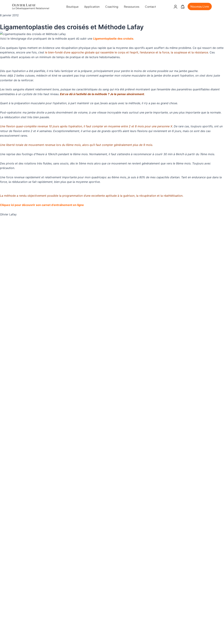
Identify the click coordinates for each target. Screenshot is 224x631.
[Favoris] (182, 6)
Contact (150, 6)
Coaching (111, 6)
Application (92, 6)
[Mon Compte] (175, 6)
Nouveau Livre (199, 6)
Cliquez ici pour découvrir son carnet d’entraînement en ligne (42, 205)
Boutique (72, 6)
